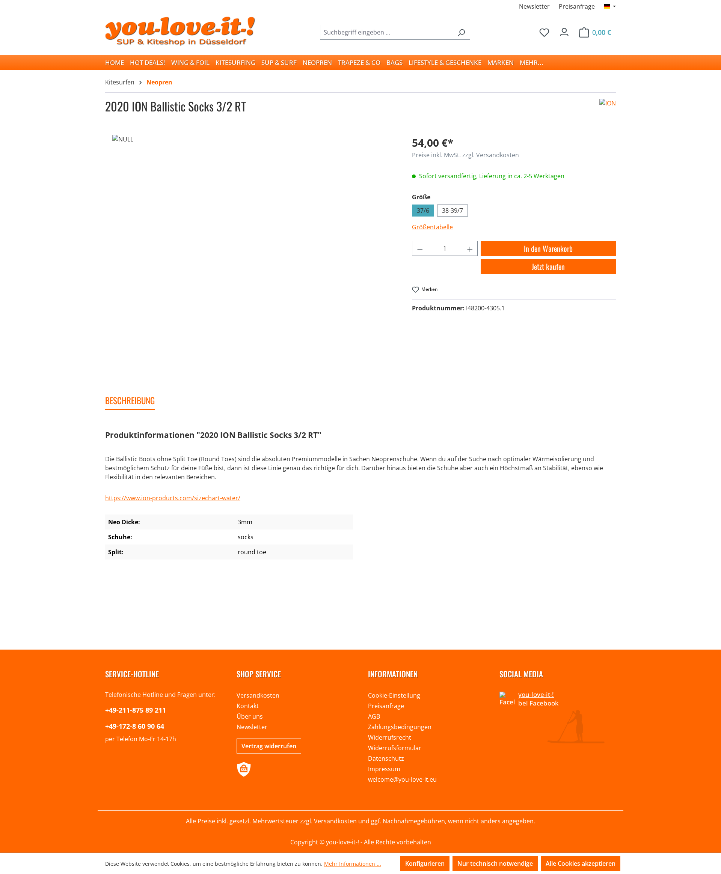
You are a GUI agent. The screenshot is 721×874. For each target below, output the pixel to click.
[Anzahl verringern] (420, 248)
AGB (374, 716)
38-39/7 (452, 210)
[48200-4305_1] (250, 247)
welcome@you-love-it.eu (402, 779)
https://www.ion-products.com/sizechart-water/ (172, 498)
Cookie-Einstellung (394, 695)
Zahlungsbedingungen (399, 727)
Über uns (250, 716)
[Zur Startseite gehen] (180, 31)
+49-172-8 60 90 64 (134, 726)
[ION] (607, 109)
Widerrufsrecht (389, 737)
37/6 (423, 210)
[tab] (130, 401)
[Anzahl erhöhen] (470, 248)
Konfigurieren (425, 863)
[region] (251, 247)
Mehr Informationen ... (352, 863)
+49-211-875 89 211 (135, 710)
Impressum (384, 769)
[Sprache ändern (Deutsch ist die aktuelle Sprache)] (610, 6)
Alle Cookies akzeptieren (580, 863)
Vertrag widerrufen (268, 746)
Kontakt (248, 706)
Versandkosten (258, 695)
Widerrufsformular (394, 748)
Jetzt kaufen (548, 266)
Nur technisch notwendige (495, 863)
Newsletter (534, 6)
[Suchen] (461, 32)
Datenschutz (386, 758)
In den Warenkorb (548, 248)
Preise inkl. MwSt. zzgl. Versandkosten (465, 155)
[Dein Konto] (564, 30)
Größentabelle (432, 227)
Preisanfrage (577, 6)
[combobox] (386, 32)
